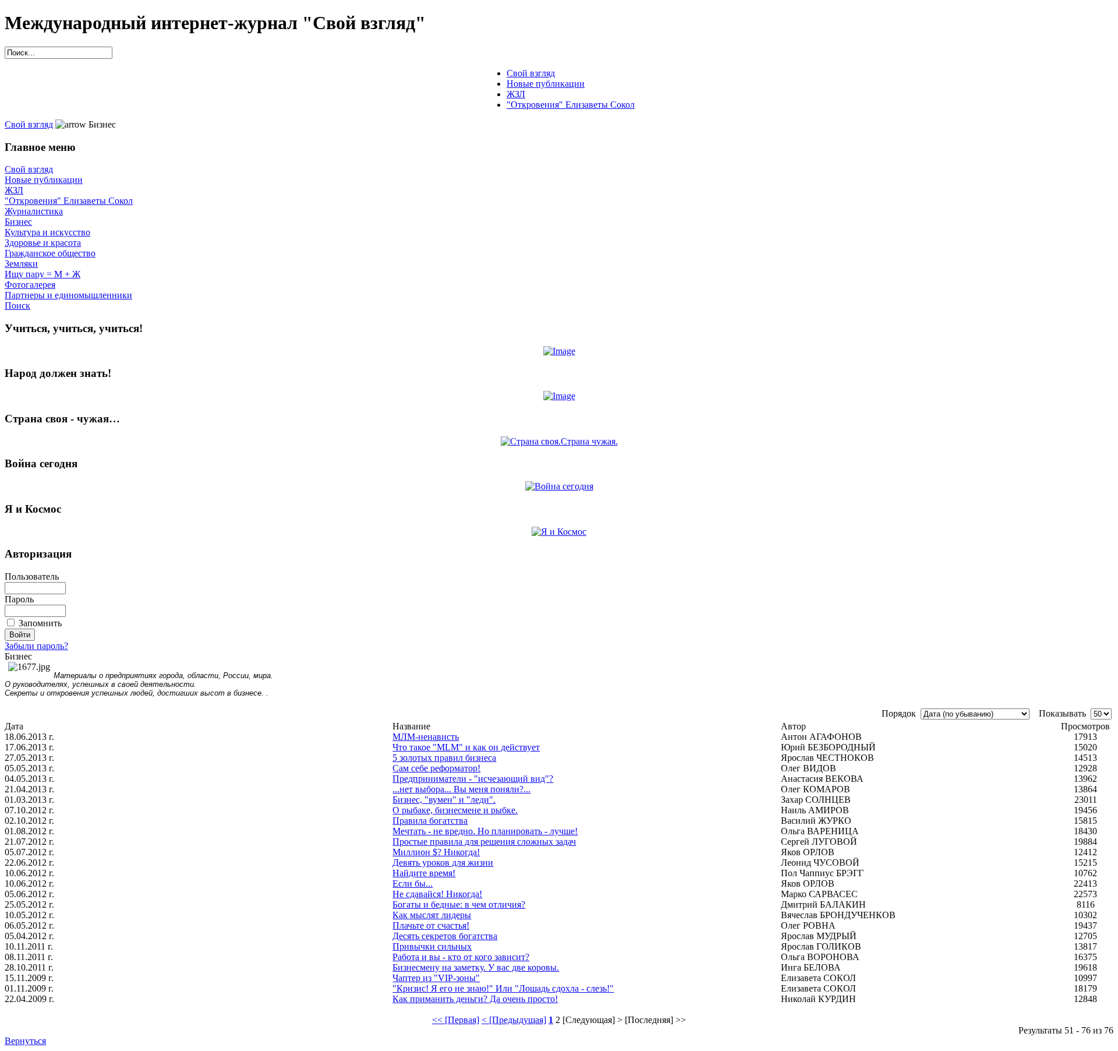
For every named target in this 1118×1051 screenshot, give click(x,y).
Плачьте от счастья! (430, 925)
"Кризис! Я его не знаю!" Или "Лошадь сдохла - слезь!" (503, 988)
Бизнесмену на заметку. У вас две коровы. (475, 967)
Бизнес (18, 222)
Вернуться (25, 1041)
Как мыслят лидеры (431, 915)
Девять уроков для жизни (442, 862)
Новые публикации (44, 180)
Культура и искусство (47, 232)
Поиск (17, 306)
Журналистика (34, 211)
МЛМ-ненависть (425, 737)
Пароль (19, 599)
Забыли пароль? (36, 646)
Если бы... (412, 883)
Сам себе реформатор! (436, 768)
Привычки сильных (432, 946)
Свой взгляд (29, 124)
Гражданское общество (50, 253)
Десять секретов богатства (444, 936)
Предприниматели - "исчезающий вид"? (472, 779)
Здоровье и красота (43, 243)
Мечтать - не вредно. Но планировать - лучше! (485, 831)
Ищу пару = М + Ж (42, 274)
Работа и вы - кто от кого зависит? (460, 957)
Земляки (21, 264)
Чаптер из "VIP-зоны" (436, 978)
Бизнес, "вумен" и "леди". (444, 800)
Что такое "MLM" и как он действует (466, 747)
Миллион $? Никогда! (436, 852)
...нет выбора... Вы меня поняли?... (461, 789)
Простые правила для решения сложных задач (484, 842)
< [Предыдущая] (514, 1020)
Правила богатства (430, 821)
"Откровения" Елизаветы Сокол (69, 201)
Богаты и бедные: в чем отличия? (458, 904)
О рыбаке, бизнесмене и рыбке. (455, 810)
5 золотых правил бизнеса (444, 758)
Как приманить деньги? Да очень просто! (475, 999)
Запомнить (40, 623)
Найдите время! (423, 873)
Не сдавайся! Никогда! (437, 894)
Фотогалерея (30, 285)
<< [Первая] (455, 1020)
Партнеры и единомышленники (68, 295)
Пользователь (32, 576)
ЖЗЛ (14, 190)
